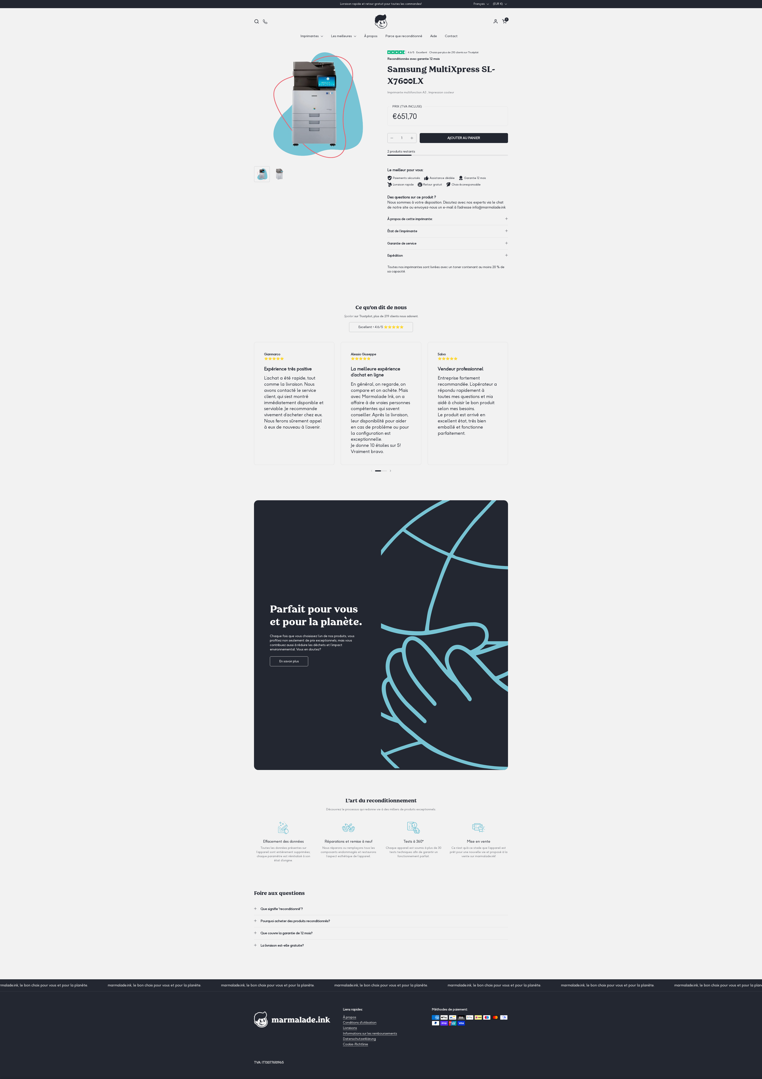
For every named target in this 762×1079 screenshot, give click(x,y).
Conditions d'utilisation (359, 1022)
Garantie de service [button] (402, 243)
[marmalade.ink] (381, 21)
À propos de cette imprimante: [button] (410, 219)
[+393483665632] (265, 21)
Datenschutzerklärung (359, 1039)
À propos (349, 1017)
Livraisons (350, 1028)
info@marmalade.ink (489, 207)
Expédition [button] (395, 255)
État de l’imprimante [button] (402, 231)
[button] (256, 21)
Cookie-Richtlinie (355, 1044)
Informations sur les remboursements (370, 1033)
